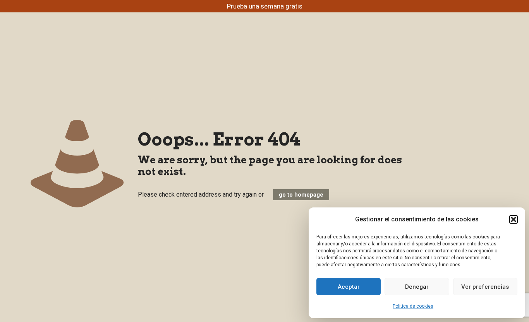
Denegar (417, 286)
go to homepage (301, 194)
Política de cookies (413, 306)
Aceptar (349, 286)
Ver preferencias (485, 286)
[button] (513, 219)
